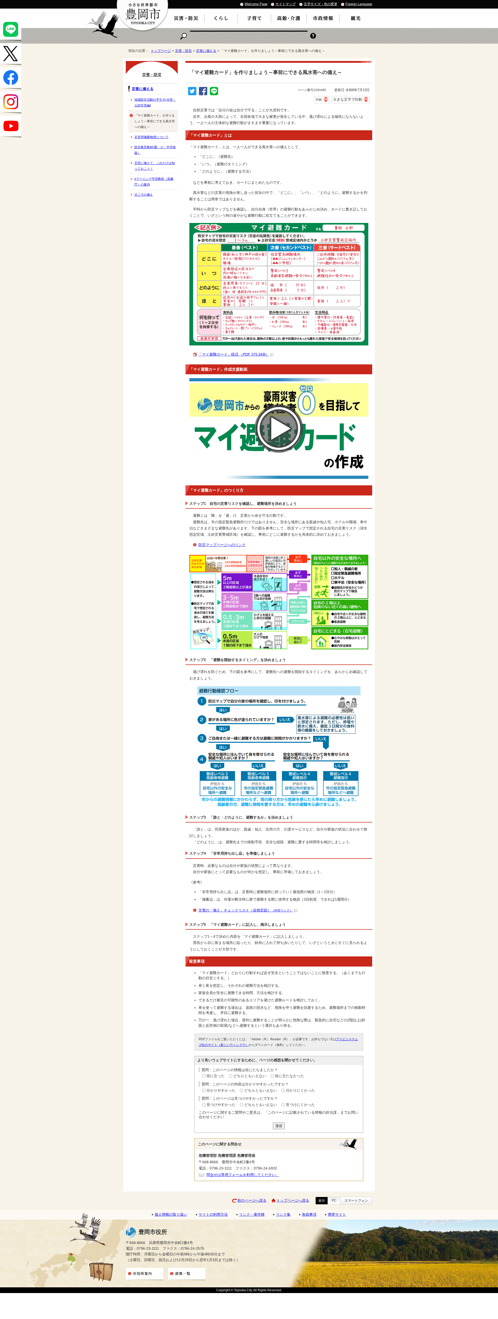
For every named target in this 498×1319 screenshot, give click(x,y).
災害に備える (206, 51)
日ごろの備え (143, 194)
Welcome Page (256, 4)
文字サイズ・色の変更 (320, 4)
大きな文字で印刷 (347, 99)
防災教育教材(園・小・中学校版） (155, 150)
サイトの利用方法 (213, 1214)
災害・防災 (183, 51)
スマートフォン (356, 1200)
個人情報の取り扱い (171, 1214)
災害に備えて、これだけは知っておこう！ (154, 166)
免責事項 (309, 1214)
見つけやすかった (221, 1105)
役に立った (215, 1076)
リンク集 (283, 1214)
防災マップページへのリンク (222, 545)
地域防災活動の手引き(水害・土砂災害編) (155, 102)
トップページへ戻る (292, 1200)
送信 (278, 1126)
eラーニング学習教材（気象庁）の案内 (154, 181)
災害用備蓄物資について (151, 137)
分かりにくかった (300, 1090)
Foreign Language (358, 4)
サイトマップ (285, 4)
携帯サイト (337, 1214)
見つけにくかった (300, 1105)
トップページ (161, 51)
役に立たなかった (289, 1076)
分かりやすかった (221, 1090)
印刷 (319, 99)
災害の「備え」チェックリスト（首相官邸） (245, 910)
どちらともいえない (249, 1076)
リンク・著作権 (252, 1214)
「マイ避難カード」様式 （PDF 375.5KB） (233, 354)
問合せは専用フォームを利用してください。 (242, 1175)
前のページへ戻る (251, 1200)
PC (334, 1200)
